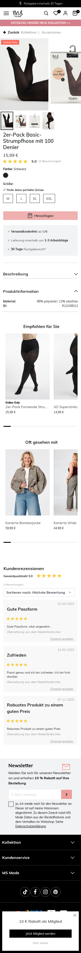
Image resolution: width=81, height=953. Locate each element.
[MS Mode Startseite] (18, 13)
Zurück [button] (13, 32)
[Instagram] (45, 892)
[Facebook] (35, 892)
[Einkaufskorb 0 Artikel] (75, 13)
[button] (56, 13)
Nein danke (40, 943)
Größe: (8, 184)
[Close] (75, 915)
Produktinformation (21, 291)
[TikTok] (25, 892)
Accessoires (51, 32)
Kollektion (29, 32)
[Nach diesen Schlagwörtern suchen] (46, 13)
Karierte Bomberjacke (23, 523)
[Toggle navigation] (6, 13)
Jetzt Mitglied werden (40, 934)
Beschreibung (15, 273)
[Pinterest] (55, 892)
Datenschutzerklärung (30, 826)
